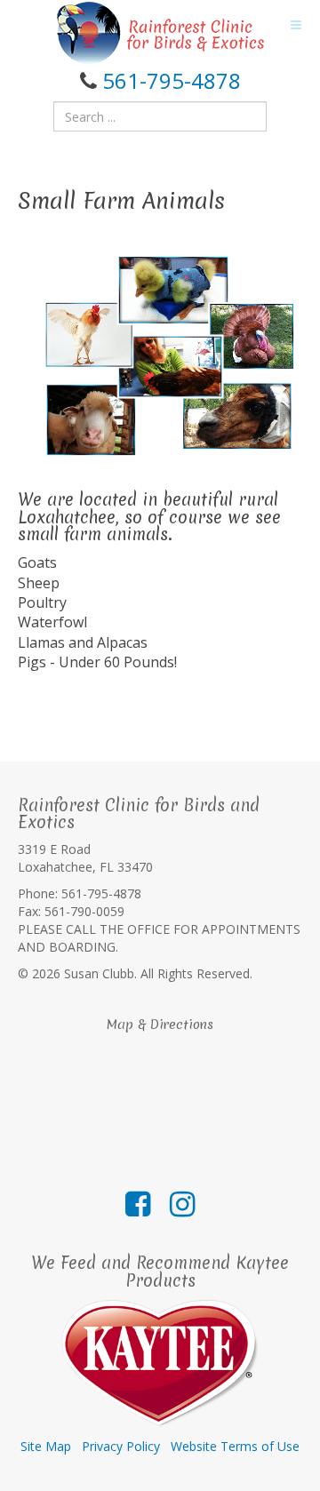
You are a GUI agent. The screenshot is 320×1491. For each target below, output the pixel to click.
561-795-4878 (171, 80)
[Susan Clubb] (160, 33)
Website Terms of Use (235, 1446)
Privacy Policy (121, 1446)
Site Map (45, 1446)
